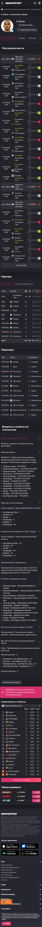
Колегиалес (7, 479)
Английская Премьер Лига (10, 867)
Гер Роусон (7, 474)
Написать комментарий (11, 682)
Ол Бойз (6, 493)
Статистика (6, 284)
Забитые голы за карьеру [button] (12, 503)
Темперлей (7, 486)
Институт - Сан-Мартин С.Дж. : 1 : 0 (17, 661)
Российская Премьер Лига (10, 877)
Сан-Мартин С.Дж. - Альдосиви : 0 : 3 (18, 666)
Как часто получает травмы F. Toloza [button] (17, 627)
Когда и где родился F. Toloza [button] (13, 438)
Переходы (32, 38)
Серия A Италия (6, 865)
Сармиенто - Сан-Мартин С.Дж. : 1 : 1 (17, 659)
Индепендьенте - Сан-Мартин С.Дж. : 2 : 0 (19, 664)
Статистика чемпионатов (23, 284)
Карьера (22, 38)
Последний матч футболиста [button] (13, 562)
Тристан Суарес (9, 466)
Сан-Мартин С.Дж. (10, 496)
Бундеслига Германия (8, 872)
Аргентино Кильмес (11, 469)
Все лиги (4, 880)
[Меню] (2, 3)
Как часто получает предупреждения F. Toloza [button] (18, 642)
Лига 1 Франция (6, 875)
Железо (6, 481)
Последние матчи (8, 38)
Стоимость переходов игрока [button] (14, 579)
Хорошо (6, 923)
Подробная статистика (21, 780)
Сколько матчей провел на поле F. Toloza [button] (18, 531)
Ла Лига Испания (7, 870)
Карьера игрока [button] (8, 452)
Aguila (5, 491)
